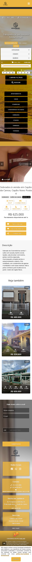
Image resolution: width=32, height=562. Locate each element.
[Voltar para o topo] (4, 543)
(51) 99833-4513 (24, 17)
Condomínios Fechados (16, 109)
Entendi (16, 559)
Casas (16, 99)
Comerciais (16, 104)
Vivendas (16, 131)
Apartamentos (16, 94)
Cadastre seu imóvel (16, 518)
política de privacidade (22, 554)
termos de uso (5, 555)
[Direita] (30, 164)
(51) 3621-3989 (9, 17)
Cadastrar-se (16, 444)
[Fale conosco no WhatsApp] (16, 469)
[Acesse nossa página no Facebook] (12, 469)
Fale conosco (16, 523)
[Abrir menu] (29, 3)
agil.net (22, 538)
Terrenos (16, 125)
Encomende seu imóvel (16, 521)
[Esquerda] (2, 164)
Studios (16, 120)
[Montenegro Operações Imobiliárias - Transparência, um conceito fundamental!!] (16, 26)
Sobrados (16, 115)
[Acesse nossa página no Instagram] (20, 469)
